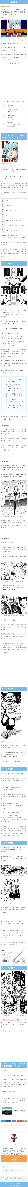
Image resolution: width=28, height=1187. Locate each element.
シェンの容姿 (10, 115)
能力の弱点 (12, 111)
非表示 (16, 96)
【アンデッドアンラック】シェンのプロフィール (15, 102)
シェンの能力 (10, 105)
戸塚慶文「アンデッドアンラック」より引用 (14, 306)
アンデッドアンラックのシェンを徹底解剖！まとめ (15, 125)
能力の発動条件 (13, 109)
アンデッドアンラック (6, 6)
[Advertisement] (14, 79)
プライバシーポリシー (11, 1183)
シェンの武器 (10, 120)
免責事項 (19, 1183)
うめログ (14, 2)
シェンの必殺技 (11, 122)
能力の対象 (12, 107)
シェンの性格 (10, 117)
